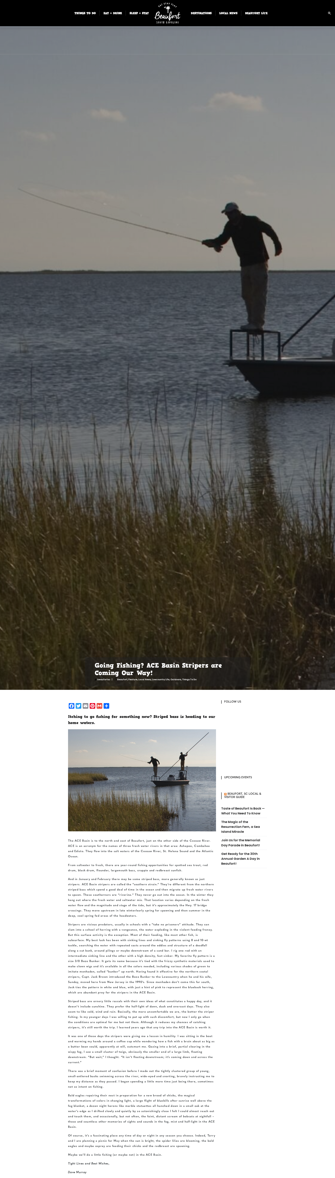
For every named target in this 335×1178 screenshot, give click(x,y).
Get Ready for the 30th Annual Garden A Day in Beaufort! (240, 859)
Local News (144, 679)
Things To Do (189, 679)
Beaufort (122, 679)
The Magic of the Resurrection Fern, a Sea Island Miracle (240, 827)
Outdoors (175, 679)
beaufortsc (103, 679)
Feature (132, 679)
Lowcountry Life (160, 679)
